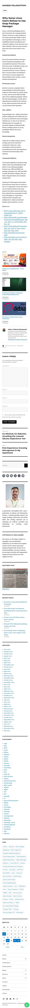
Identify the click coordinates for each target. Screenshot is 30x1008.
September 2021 (9, 719)
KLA (5, 772)
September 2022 (9, 697)
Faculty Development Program (13, 866)
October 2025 (8, 654)
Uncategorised (8, 816)
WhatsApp (7, 820)
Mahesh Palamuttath (10, 345)
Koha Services (8, 776)
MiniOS (6, 787)
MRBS (6, 789)
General (6, 763)
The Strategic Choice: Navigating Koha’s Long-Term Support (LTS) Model (15, 633)
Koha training (7, 876)
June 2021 (7, 724)
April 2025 (7, 662)
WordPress (7, 827)
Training (6, 811)
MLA (4, 889)
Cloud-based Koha (9, 856)
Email (4, 398)
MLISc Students (13, 889)
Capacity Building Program (11, 853)
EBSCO (6, 759)
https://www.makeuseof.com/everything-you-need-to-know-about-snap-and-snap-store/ (15, 228)
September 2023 (9, 682)
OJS (5, 792)
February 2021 (8, 726)
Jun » (22, 947)
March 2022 (8, 706)
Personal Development (11, 800)
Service (6, 805)
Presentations (6, 966)
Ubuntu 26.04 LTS (8, 912)
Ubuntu (4, 347)
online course (17, 892)
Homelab (7, 765)
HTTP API (20, 869)
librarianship (17, 876)
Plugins (5, 899)
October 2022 (8, 695)
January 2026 (8, 651)
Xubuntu (6, 833)
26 (18, 940)
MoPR (21, 889)
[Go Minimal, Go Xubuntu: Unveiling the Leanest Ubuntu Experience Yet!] (14, 284)
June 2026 (7, 649)
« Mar (7, 947)
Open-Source (17, 896)
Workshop (7, 829)
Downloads (6, 989)
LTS (15, 886)
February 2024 (8, 676)
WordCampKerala (9, 824)
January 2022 (8, 711)
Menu (5, 10)
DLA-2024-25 (14, 863)
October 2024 (8, 667)
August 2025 (8, 656)
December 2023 (9, 678)
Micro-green (8, 785)
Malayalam (21, 886)
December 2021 (9, 713)
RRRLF (6, 803)
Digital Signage (21, 860)
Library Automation (9, 879)
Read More (5, 589)
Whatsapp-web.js (9, 822)
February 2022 (8, 708)
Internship (7, 767)
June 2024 (7, 669)
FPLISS (6, 761)
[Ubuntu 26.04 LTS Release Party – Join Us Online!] (14, 260)
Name (4, 389)
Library (6, 778)
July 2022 (7, 700)
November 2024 (9, 665)
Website (5, 406)
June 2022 (7, 702)
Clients (4, 993)
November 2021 (9, 715)
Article (5, 846)
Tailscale (6, 809)
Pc (4, 798)
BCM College (20, 846)
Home (4, 955)
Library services (8, 886)
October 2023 (8, 680)
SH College (7, 807)
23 (8, 940)
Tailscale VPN (7, 909)
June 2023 (7, 684)
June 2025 (7, 658)
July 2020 (7, 730)
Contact (5, 982)
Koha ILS (7, 774)
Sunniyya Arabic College (10, 906)
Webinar (6, 818)
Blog (5, 746)
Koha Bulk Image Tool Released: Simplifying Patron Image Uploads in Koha (15, 611)
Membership (8, 783)
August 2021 (8, 722)
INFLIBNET (6, 873)
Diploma (6, 754)
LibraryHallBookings (9, 883)
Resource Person (8, 902)
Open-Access (7, 896)
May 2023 (7, 687)
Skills (17, 902)
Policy (4, 978)
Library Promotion (10, 781)
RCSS (11, 899)
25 (15, 940)
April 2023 (7, 689)
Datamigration (21, 856)
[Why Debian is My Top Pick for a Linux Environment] (14, 308)
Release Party (19, 899)
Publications (6, 962)
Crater (6, 750)
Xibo (5, 831)
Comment (6, 366)
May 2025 (7, 660)
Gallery (4, 985)
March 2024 (8, 673)
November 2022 (9, 693)
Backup (11, 846)
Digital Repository (8, 860)
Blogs (4, 970)
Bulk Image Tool (16, 850)
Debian (6, 752)
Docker (6, 756)
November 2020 (9, 728)
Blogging (6, 850)
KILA (5, 770)
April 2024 (7, 671)
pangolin (7, 796)
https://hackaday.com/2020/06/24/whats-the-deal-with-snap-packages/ (15, 239)
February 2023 (8, 691)
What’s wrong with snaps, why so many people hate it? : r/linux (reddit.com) (14, 213)
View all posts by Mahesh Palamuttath (17, 339)
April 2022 (7, 704)
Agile (5, 743)
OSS (5, 794)
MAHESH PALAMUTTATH (14, 5)
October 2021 (8, 717)
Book (5, 748)
